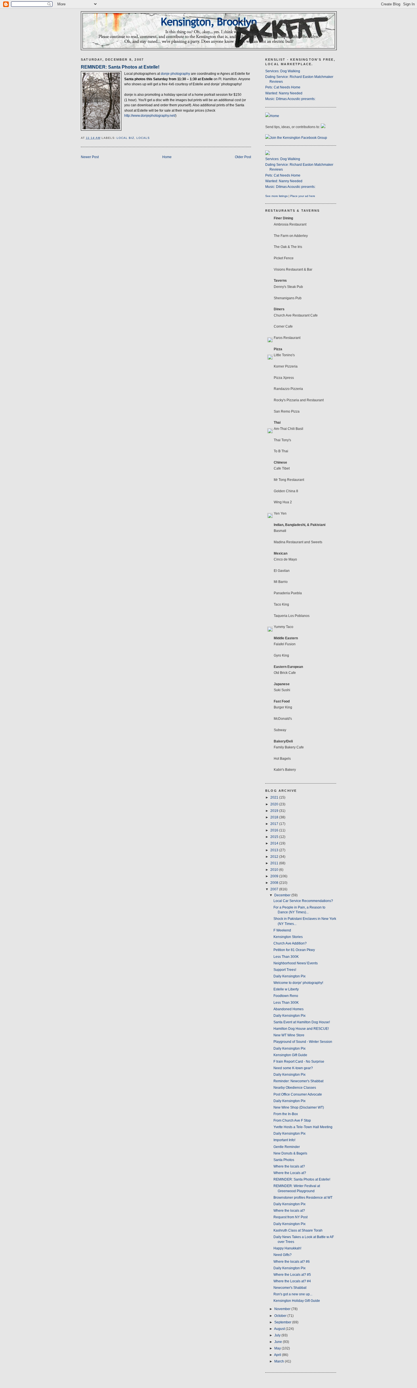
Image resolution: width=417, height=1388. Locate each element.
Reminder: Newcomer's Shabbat (298, 1081)
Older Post (243, 157)
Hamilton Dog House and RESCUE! (301, 1028)
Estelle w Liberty (286, 989)
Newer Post (90, 157)
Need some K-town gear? (293, 1068)
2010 (274, 869)
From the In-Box (285, 1114)
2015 (274, 837)
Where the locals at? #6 (291, 1261)
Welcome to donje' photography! (298, 982)
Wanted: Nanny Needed (283, 93)
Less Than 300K (286, 956)
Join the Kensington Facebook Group (298, 137)
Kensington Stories (288, 937)
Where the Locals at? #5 (292, 1274)
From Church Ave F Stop (292, 1120)
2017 (274, 823)
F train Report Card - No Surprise (298, 1061)
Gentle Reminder (286, 1147)
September (283, 1322)
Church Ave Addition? (290, 943)
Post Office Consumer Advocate (297, 1094)
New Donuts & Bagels (290, 1153)
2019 (274, 810)
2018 (274, 817)
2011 (274, 863)
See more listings (276, 196)
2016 (274, 830)
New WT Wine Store (288, 1035)
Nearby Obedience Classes (294, 1087)
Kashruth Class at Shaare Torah (298, 1230)
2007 (274, 889)
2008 (274, 882)
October (280, 1315)
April (278, 1355)
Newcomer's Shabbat (289, 1287)
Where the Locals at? (289, 1173)
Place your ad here (302, 196)
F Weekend (282, 930)
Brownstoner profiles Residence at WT (302, 1197)
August (280, 1328)
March (279, 1361)
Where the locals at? (289, 1166)
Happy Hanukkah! (287, 1248)
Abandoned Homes (288, 1009)
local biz (125, 137)
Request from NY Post (290, 1217)
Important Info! (284, 1140)
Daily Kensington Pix (289, 976)
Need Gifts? (282, 1255)
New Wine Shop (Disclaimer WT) (298, 1107)
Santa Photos (283, 1160)
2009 (274, 876)
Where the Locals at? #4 (292, 1281)
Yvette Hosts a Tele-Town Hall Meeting (302, 1127)
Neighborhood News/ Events (295, 963)
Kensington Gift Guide (290, 1055)
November (282, 1309)
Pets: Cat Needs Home (282, 87)
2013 (274, 850)
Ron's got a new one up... (292, 1294)
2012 (274, 856)
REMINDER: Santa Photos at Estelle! (120, 66)
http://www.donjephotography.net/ (149, 115)
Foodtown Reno (285, 996)
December (282, 895)
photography (176, 73)
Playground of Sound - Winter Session (302, 1041)
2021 (274, 797)
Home (167, 157)
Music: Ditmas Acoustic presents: (290, 99)
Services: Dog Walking (282, 71)
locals (143, 137)
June (278, 1342)
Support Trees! (284, 969)
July (277, 1335)
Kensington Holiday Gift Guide (296, 1300)
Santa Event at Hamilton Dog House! (301, 1022)
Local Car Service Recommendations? (303, 901)
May (278, 1348)
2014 (274, 843)
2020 (274, 804)
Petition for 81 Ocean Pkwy (294, 950)
